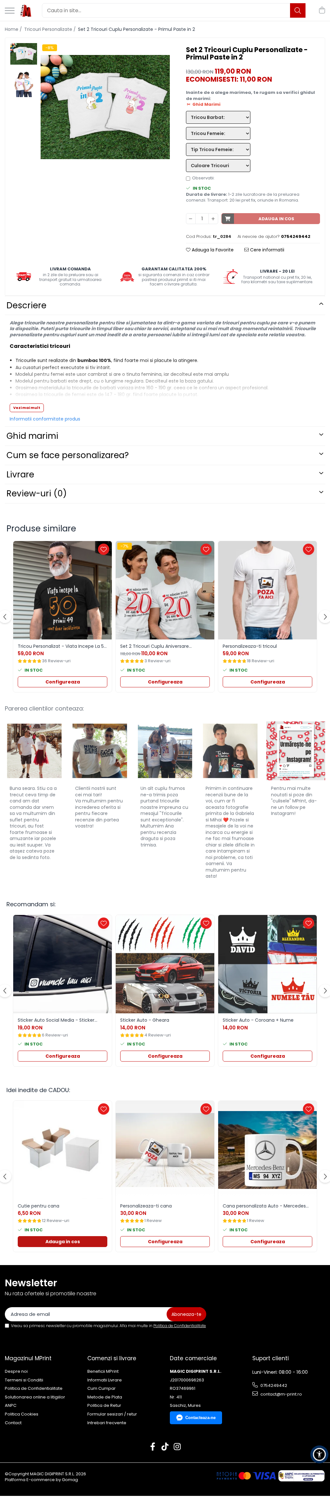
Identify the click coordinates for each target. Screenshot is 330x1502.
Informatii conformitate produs (45, 419)
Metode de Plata (104, 1397)
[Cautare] (298, 10)
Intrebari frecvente (106, 1423)
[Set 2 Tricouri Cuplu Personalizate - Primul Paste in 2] (105, 107)
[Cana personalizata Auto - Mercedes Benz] (267, 1150)
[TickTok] (165, 1447)
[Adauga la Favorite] (103, 549)
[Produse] (9, 11)
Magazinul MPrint (28, 1358)
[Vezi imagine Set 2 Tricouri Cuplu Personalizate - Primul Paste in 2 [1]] (23, 83)
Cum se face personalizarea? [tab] (67, 455)
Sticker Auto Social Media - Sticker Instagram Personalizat (56, 1020)
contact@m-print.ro (280, 1394)
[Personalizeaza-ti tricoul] (267, 590)
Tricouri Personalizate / (50, 29)
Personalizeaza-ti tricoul (250, 646)
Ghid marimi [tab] (32, 436)
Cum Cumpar (101, 1388)
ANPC (10, 1405)
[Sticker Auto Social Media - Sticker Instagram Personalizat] (62, 964)
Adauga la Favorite (212, 250)
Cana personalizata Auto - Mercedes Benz (264, 1206)
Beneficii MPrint (103, 1371)
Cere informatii (266, 250)
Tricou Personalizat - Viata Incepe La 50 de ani (62, 646)
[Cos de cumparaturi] (321, 10)
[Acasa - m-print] (25, 10)
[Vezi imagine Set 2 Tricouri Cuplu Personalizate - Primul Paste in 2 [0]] (23, 54)
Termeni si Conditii (24, 1380)
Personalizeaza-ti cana (146, 1206)
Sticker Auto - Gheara (144, 1020)
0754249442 (273, 1385)
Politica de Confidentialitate (179, 1325)
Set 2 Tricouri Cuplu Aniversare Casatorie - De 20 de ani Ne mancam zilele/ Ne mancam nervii (162, 646)
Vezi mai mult (26, 407)
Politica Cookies (21, 1414)
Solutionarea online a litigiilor (35, 1397)
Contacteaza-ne (200, 1417)
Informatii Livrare (104, 1380)
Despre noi (16, 1371)
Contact (13, 1423)
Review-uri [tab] (36, 493)
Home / (14, 29)
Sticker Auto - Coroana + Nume (258, 1020)
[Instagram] (177, 1447)
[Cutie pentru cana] (62, 1150)
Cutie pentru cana (38, 1206)
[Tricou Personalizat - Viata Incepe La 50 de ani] (62, 590)
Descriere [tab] (26, 305)
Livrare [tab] (20, 474)
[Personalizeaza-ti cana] (165, 1150)
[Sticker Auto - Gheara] (165, 964)
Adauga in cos (276, 219)
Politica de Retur (104, 1405)
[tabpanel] (105, 107)
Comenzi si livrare (111, 1358)
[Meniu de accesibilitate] (319, 1454)
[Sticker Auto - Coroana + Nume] (267, 964)
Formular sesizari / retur (112, 1414)
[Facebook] (153, 1447)
